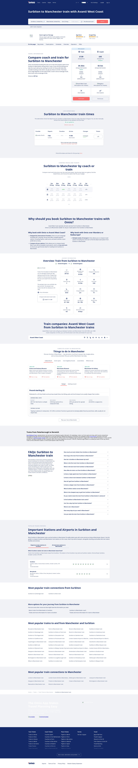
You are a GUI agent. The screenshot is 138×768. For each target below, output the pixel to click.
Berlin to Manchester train (96, 654)
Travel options (49, 44)
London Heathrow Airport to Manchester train (81, 648)
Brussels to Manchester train (36, 629)
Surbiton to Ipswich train (76, 645)
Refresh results (68, 125)
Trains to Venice (33, 739)
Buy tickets (40, 44)
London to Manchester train (76, 642)
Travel (95, 732)
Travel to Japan (98, 737)
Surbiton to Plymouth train (35, 648)
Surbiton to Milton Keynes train (97, 645)
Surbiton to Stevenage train (35, 632)
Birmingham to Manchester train (37, 658)
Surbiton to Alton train (55, 593)
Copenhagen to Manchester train (37, 642)
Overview (66, 44)
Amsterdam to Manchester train (78, 651)
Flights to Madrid (66, 741)
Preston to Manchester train (56, 681)
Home (29, 692)
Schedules (58, 44)
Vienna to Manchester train (76, 654)
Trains (38, 2)
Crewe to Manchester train (76, 681)
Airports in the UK (99, 739)
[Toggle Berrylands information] (107, 574)
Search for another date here (69, 143)
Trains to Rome (33, 734)
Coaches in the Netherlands (52, 737)
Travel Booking (98, 744)
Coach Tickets (49, 732)
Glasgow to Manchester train (36, 651)
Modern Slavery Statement (74, 763)
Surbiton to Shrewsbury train (77, 658)
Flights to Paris (65, 737)
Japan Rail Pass (98, 734)
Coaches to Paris (49, 739)
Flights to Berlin (65, 734)
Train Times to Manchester (46, 692)
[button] (65, 21)
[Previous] (47, 184)
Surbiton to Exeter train (95, 629)
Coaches (44, 2)
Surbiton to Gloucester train (56, 635)
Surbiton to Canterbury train (97, 632)
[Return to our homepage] (32, 2)
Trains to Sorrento (34, 744)
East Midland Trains (32, 435)
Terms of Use (52, 763)
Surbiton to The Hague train (35, 635)
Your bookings (94, 2)
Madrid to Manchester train (35, 654)
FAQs (80, 44)
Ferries (54, 2)
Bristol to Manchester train (56, 684)
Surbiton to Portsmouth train (57, 638)
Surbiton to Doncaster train (56, 645)
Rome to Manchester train (76, 629)
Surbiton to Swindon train (76, 635)
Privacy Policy (61, 763)
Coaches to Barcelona (51, 741)
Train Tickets (32, 732)
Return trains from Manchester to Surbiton (40, 610)
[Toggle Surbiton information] (107, 564)
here (81, 153)
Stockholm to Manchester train (97, 642)
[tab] (48, 360)
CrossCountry (93, 436)
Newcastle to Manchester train (36, 684)
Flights (49, 2)
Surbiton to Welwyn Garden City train (59, 648)
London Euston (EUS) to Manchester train (100, 648)
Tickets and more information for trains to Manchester (84, 612)
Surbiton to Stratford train (96, 651)
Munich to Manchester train (76, 632)
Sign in (108, 2)
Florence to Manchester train (56, 651)
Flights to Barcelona (66, 739)
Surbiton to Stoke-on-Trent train (57, 632)
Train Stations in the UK (100, 741)
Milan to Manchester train (35, 661)
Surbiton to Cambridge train (36, 593)
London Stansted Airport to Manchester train (101, 638)
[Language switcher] (85, 2)
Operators (74, 44)
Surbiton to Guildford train (35, 638)
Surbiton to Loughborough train (57, 658)
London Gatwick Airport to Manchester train (81, 638)
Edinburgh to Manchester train (97, 658)
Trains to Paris (33, 737)
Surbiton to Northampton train (77, 661)
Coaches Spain (49, 734)
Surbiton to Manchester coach (78, 610)
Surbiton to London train (55, 661)
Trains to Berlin (33, 741)
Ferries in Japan (82, 734)
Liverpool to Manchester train (57, 642)
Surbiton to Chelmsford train (97, 635)
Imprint (44, 763)
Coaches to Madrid (50, 744)
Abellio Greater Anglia (39, 438)
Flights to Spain (65, 744)
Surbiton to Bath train (34, 645)
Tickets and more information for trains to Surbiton (43, 612)
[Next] (91, 184)
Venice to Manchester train (56, 654)
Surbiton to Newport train (96, 661)
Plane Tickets (65, 732)
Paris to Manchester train (55, 629)
